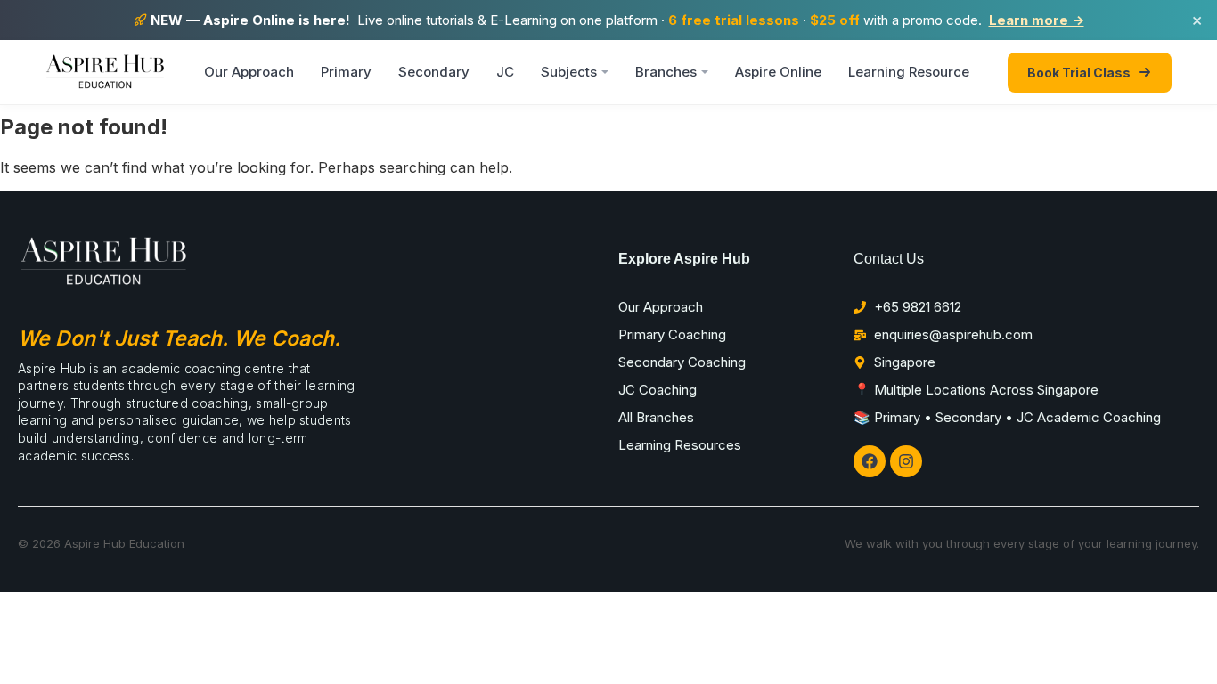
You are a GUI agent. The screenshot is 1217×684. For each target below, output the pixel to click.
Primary (346, 71)
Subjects (569, 71)
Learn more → (1036, 20)
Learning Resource (908, 71)
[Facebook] (870, 461)
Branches (666, 71)
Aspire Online (778, 71)
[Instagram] (906, 461)
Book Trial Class (1079, 72)
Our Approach (249, 71)
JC (505, 71)
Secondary (434, 71)
